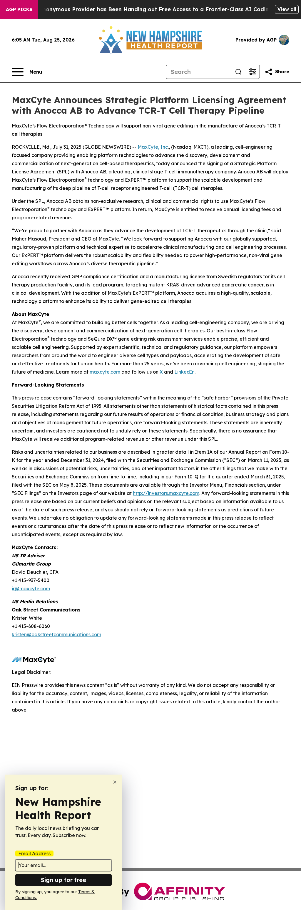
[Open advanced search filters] (252, 72)
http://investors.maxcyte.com (166, 493)
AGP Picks (19, 9)
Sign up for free (63, 880)
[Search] (238, 72)
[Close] (115, 782)
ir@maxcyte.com (31, 588)
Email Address (34, 853)
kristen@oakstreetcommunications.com (56, 634)
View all (286, 9)
